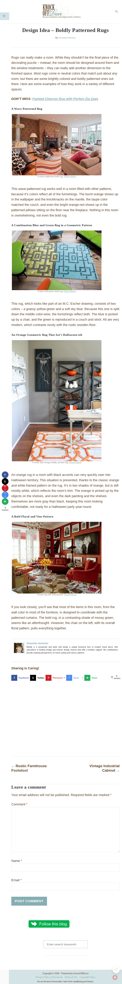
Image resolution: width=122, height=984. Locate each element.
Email (16, 880)
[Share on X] (5, 481)
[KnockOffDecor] (63, 12)
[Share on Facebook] (5, 474)
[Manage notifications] (115, 977)
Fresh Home (69, 176)
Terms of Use (71, 977)
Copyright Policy (87, 977)
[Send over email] (5, 501)
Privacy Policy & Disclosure (49, 977)
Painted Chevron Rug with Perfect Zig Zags (65, 99)
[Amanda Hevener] (19, 656)
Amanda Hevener (67, 38)
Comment (19, 804)
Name (16, 861)
